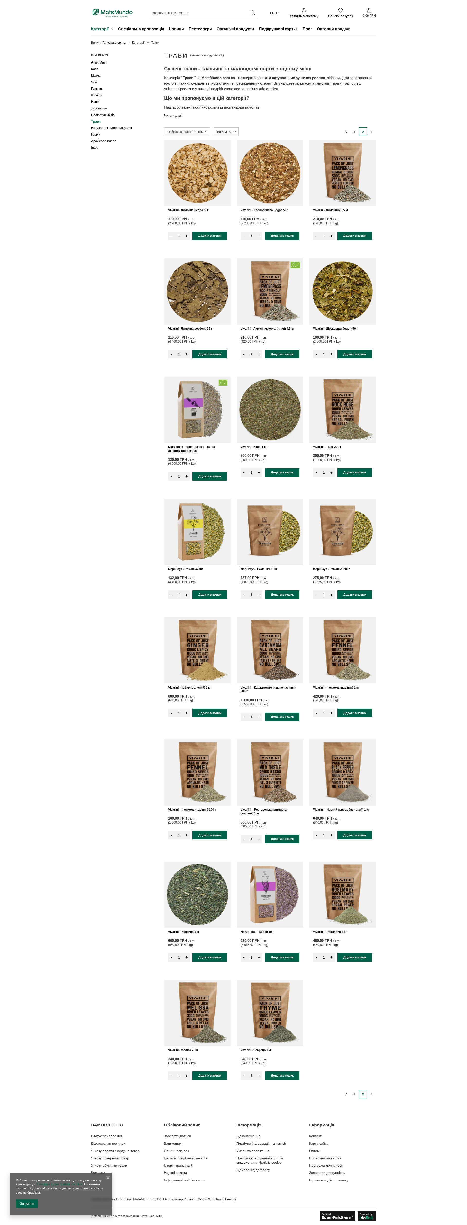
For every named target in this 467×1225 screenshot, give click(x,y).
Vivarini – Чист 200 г (327, 447)
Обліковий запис (182, 1125)
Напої (95, 102)
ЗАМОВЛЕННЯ (107, 1125)
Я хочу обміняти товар (109, 1165)
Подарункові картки (278, 29)
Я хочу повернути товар (110, 1158)
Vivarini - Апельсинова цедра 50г (264, 210)
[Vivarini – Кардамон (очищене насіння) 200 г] (270, 650)
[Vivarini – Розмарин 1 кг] (342, 895)
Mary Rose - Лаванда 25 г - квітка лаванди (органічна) (191, 449)
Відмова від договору (253, 1170)
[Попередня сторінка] (346, 131)
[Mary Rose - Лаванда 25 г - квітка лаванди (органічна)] (197, 410)
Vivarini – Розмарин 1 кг (330, 932)
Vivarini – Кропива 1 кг (183, 932)
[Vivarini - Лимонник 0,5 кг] (342, 173)
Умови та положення (252, 1151)
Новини (176, 29)
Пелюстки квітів (103, 115)
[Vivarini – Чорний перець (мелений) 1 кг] (342, 772)
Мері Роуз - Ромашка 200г (331, 569)
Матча (95, 75)
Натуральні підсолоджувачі (111, 128)
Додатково (99, 108)
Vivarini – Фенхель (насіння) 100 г (192, 809)
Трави (96, 121)
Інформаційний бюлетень (184, 1180)
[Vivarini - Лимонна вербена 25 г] (197, 291)
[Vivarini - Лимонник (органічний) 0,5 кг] (270, 291)
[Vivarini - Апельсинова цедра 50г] (270, 173)
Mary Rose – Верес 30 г (257, 932)
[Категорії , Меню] (113, 29)
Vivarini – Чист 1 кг (254, 447)
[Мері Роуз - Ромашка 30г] (197, 532)
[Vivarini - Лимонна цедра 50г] (197, 173)
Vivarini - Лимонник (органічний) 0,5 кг (267, 328)
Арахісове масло (103, 141)
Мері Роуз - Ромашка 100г (259, 569)
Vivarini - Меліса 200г (183, 1050)
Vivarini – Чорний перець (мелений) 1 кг (341, 809)
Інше (94, 147)
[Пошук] (252, 12)
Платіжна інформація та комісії (261, 1143)
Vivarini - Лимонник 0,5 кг (330, 210)
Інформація (249, 1125)
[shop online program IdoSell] (348, 1216)
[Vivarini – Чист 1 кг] (270, 410)
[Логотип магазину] (112, 13)
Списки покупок (176, 1151)
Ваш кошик (172, 1143)
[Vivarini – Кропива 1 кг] (197, 895)
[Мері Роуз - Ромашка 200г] (342, 532)
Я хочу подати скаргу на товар (115, 1151)
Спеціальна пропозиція (141, 29)
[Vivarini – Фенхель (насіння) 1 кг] (342, 650)
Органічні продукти (235, 29)
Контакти (98, 1173)
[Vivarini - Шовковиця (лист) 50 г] (342, 291)
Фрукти (96, 95)
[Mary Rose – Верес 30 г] (270, 895)
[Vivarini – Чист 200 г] (342, 410)
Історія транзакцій (178, 1165)
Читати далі (173, 115)
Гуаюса (96, 89)
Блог (307, 29)
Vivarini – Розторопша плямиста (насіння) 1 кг (264, 811)
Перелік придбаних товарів (185, 1158)
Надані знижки (175, 1173)
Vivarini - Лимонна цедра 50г (188, 210)
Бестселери (200, 29)
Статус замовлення (106, 1136)
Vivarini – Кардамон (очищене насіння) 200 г (268, 689)
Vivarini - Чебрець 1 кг (256, 1050)
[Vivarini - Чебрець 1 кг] (270, 1013)
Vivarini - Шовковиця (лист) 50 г (335, 328)
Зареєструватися (177, 1136)
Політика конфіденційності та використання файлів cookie (259, 1160)
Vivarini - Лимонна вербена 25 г (190, 328)
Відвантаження (248, 1136)
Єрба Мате (99, 62)
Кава (94, 69)
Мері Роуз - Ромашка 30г (185, 569)
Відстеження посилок (108, 1143)
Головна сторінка (114, 42)
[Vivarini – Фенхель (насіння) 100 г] (197, 772)
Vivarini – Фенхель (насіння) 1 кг (336, 687)
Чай (94, 82)
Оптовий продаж (333, 29)
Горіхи (95, 134)
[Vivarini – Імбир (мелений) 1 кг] (197, 650)
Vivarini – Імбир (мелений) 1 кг (189, 687)
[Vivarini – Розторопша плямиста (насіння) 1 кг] (270, 772)
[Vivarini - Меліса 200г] (197, 1013)
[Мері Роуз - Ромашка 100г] (270, 532)
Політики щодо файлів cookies (59, 1184)
